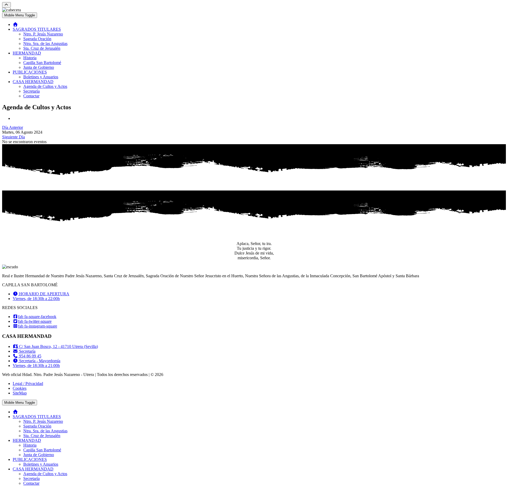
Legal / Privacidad (28, 383)
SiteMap (20, 393)
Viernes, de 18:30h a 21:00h (36, 365)
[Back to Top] (6, 5)
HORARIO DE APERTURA (43, 294)
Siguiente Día (13, 137)
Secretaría (26, 351)
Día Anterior (12, 127)
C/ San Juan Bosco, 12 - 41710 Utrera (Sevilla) (58, 346)
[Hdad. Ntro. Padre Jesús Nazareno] (15, 24)
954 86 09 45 (29, 356)
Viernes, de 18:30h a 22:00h (36, 298)
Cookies (19, 388)
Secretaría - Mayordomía (39, 361)
